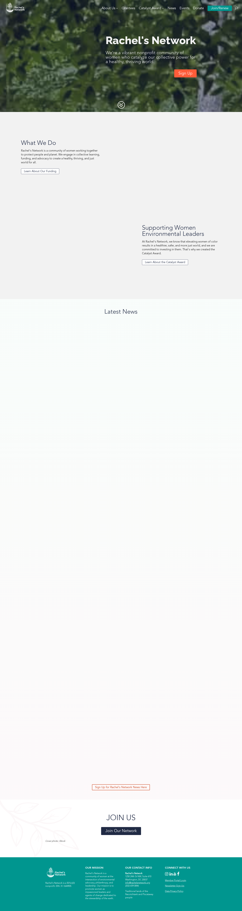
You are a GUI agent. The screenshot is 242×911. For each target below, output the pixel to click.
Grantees (128, 8)
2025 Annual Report (38, 756)
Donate (198, 8)
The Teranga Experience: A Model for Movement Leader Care (64, 449)
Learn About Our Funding (40, 171)
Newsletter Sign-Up (174, 885)
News (172, 8)
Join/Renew (219, 8)
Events (184, 8)
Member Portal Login (175, 880)
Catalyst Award (150, 8)
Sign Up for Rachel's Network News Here (121, 787)
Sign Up (185, 73)
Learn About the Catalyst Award (165, 262)
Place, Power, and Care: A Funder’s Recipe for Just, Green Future (65, 603)
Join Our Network (121, 830)
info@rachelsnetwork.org (137, 882)
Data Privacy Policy (174, 891)
